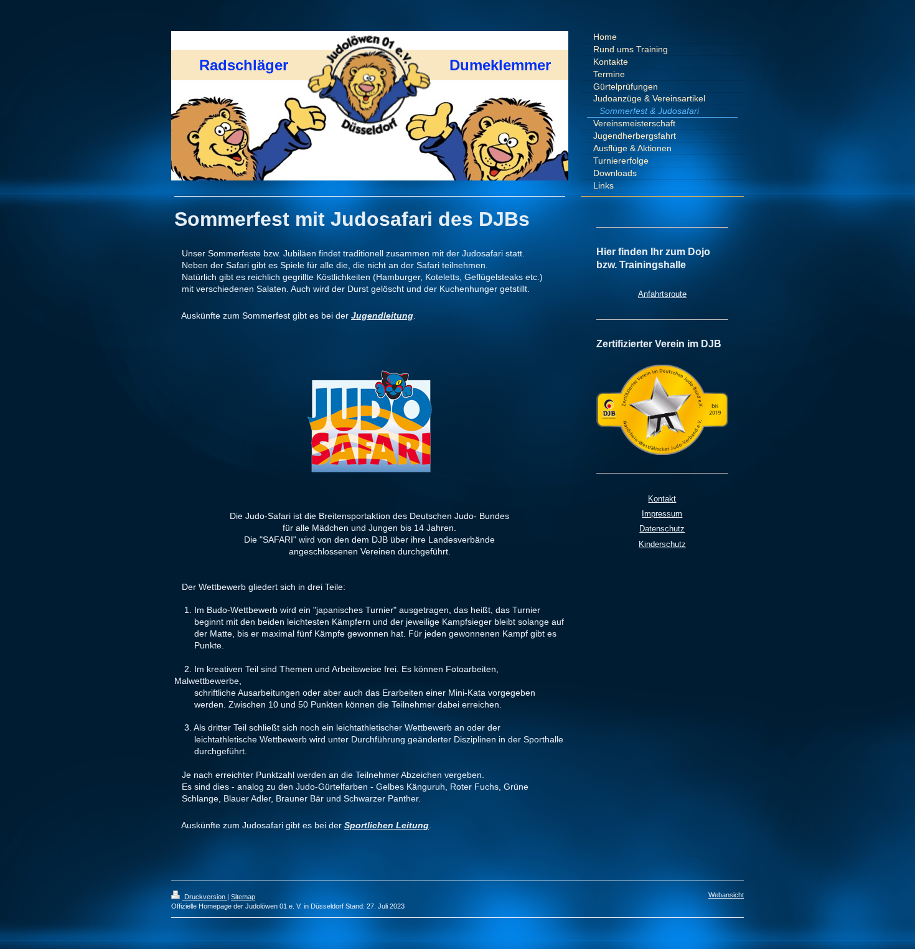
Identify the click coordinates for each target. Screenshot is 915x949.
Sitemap (243, 896)
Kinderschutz (662, 544)
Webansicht (726, 895)
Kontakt (662, 498)
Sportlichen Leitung (386, 825)
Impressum (662, 513)
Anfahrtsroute (662, 294)
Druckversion (204, 896)
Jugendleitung (382, 315)
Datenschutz (662, 528)
